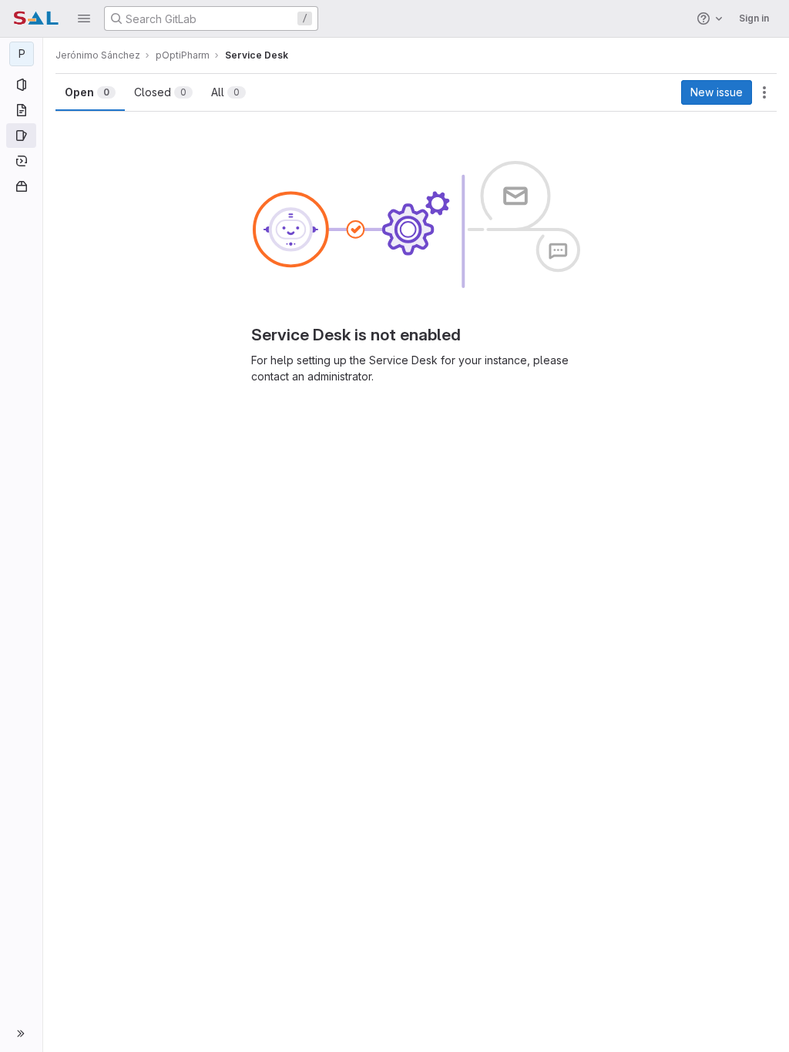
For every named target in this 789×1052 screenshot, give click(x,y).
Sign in (754, 18)
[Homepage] (35, 18)
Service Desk (256, 55)
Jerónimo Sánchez (97, 55)
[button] (84, 18)
